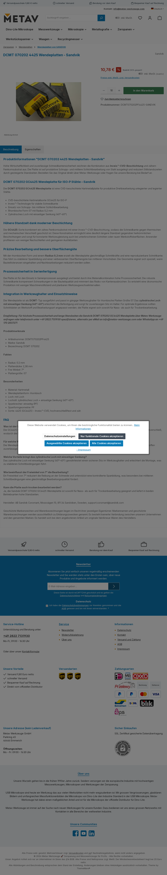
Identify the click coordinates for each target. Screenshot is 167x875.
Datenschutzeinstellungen (59, 436)
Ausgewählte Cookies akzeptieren (67, 443)
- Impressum (83, 449)
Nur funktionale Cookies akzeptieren (102, 436)
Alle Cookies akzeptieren (106, 443)
